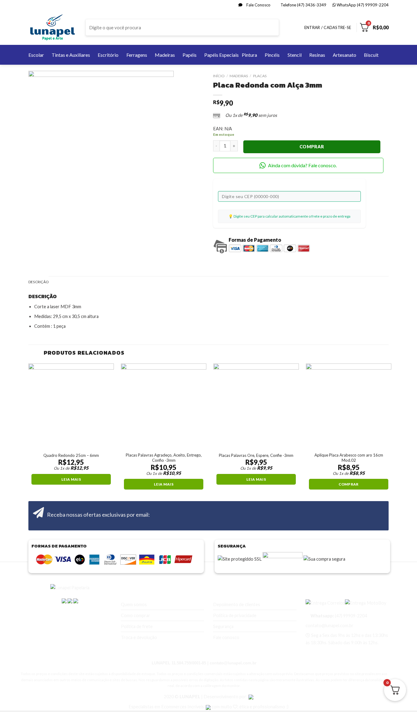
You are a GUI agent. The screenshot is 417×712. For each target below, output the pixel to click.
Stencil (295, 55)
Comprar (311, 146)
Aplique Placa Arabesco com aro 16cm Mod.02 (348, 458)
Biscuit (371, 55)
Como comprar (135, 615)
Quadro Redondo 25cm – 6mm (71, 455)
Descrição (38, 282)
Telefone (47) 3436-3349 (303, 4)
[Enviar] (273, 27)
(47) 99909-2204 (338, 615)
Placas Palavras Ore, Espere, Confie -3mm (256, 455)
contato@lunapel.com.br (330, 625)
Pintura (249, 55)
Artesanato (344, 55)
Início (219, 76)
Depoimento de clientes (236, 604)
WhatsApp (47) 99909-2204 (362, 4)
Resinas (317, 55)
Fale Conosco (257, 4)
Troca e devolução (139, 637)
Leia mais (71, 479)
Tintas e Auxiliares (71, 55)
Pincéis (272, 55)
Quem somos (134, 604)
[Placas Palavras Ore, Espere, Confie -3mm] (256, 406)
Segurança (223, 626)
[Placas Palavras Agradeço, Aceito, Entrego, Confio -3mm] (163, 406)
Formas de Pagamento (255, 240)
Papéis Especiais (221, 55)
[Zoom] (35, 208)
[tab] (38, 282)
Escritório (108, 55)
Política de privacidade (234, 615)
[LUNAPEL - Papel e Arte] (52, 27)
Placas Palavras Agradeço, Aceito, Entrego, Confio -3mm (164, 458)
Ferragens (136, 55)
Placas (260, 76)
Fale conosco (226, 637)
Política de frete (137, 626)
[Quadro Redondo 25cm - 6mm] (71, 406)
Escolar (36, 55)
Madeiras (165, 55)
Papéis (190, 55)
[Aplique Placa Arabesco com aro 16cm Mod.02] (348, 406)
